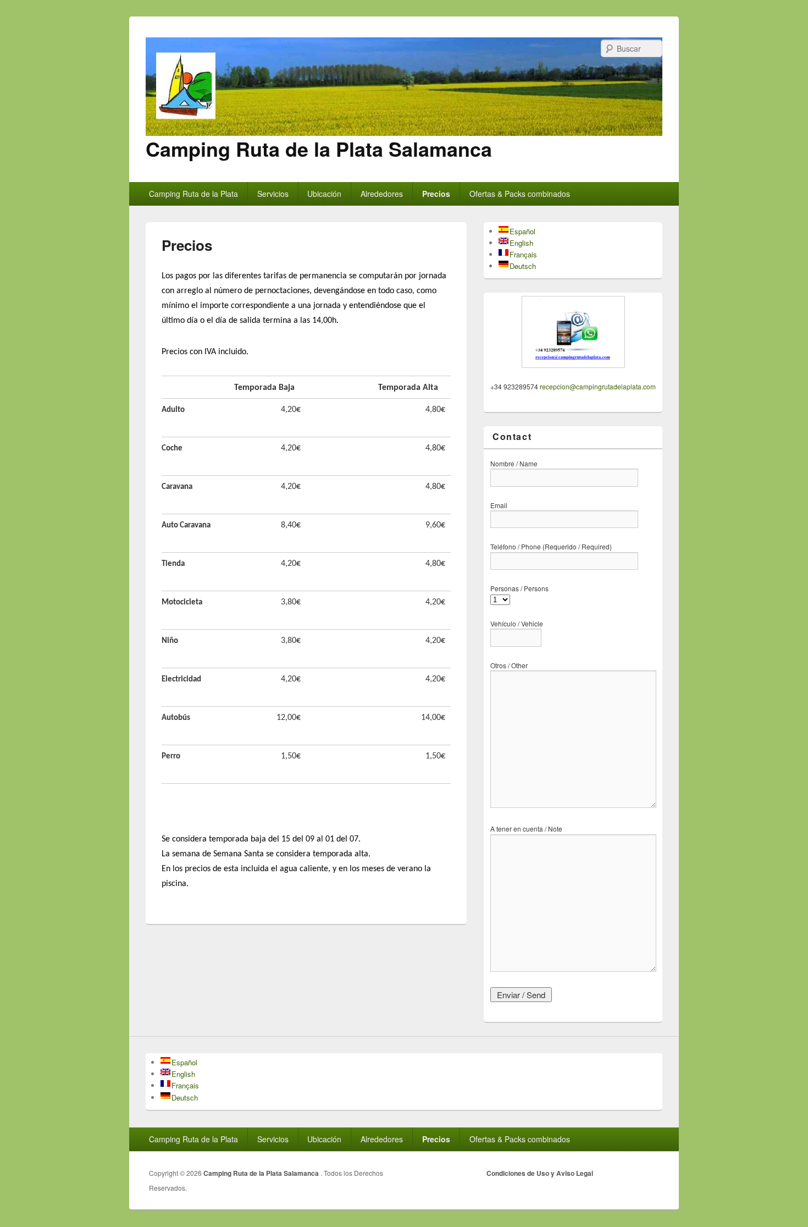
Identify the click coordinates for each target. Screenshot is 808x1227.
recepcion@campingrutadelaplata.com (598, 386)
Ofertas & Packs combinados (519, 193)
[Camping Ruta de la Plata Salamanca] (404, 132)
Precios (436, 193)
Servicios (273, 193)
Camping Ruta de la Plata (193, 193)
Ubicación (324, 193)
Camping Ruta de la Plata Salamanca (319, 148)
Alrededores (382, 193)
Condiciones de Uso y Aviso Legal (539, 1173)
